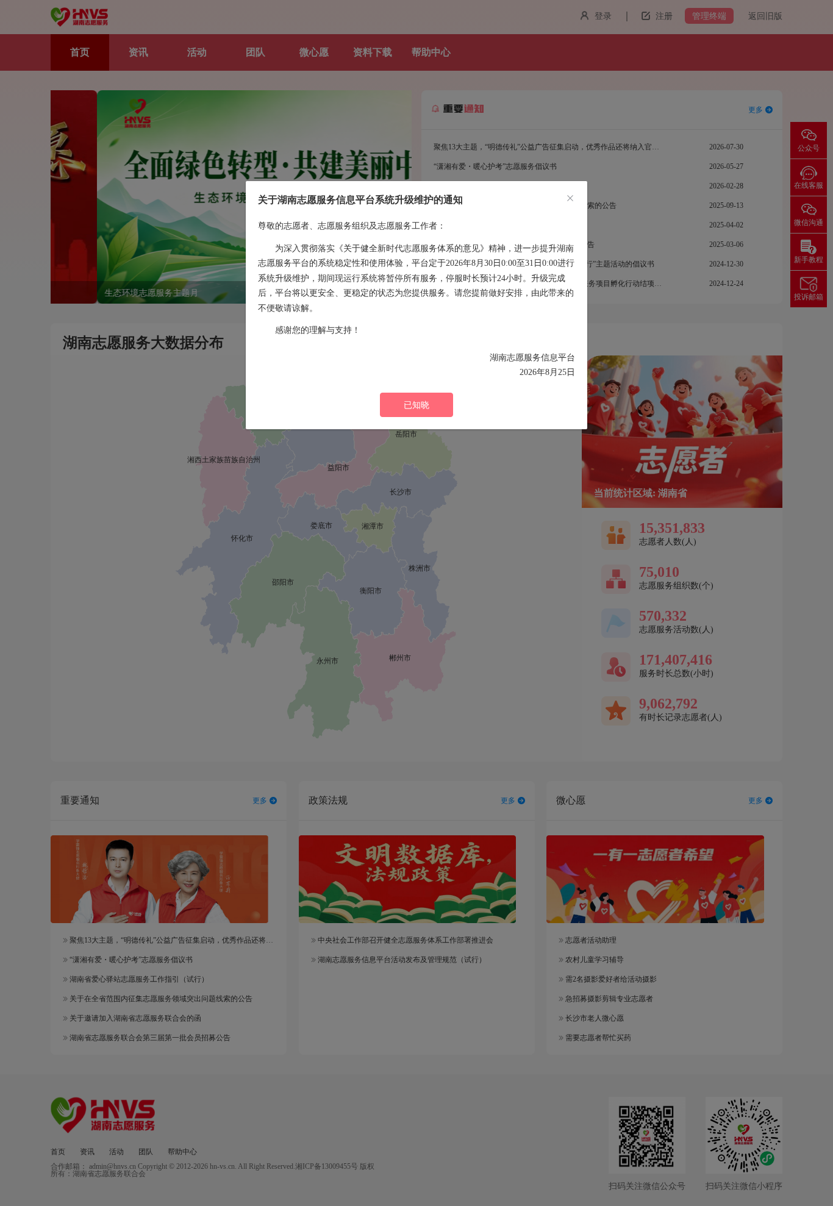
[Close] (570, 198)
